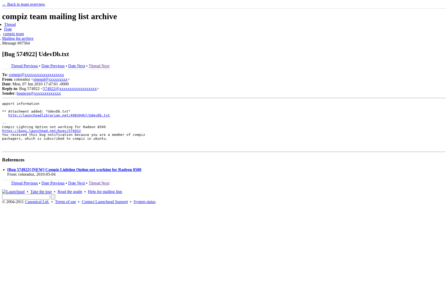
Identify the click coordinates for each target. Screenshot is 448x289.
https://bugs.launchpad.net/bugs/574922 (41, 131)
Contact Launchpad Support (105, 201)
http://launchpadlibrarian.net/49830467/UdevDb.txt (59, 115)
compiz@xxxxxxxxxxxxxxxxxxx (36, 74)
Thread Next (99, 66)
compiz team (13, 34)
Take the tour (41, 191)
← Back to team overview (23, 4)
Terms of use (65, 201)
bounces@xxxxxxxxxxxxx (39, 93)
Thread (10, 24)
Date (8, 29)
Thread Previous (24, 66)
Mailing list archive (17, 38)
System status (145, 201)
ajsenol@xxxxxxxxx (50, 79)
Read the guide (70, 191)
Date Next (76, 66)
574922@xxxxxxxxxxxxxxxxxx (70, 88)
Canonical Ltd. (37, 201)
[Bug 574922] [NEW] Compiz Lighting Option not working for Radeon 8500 (74, 169)
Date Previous (53, 66)
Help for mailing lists (105, 191)
